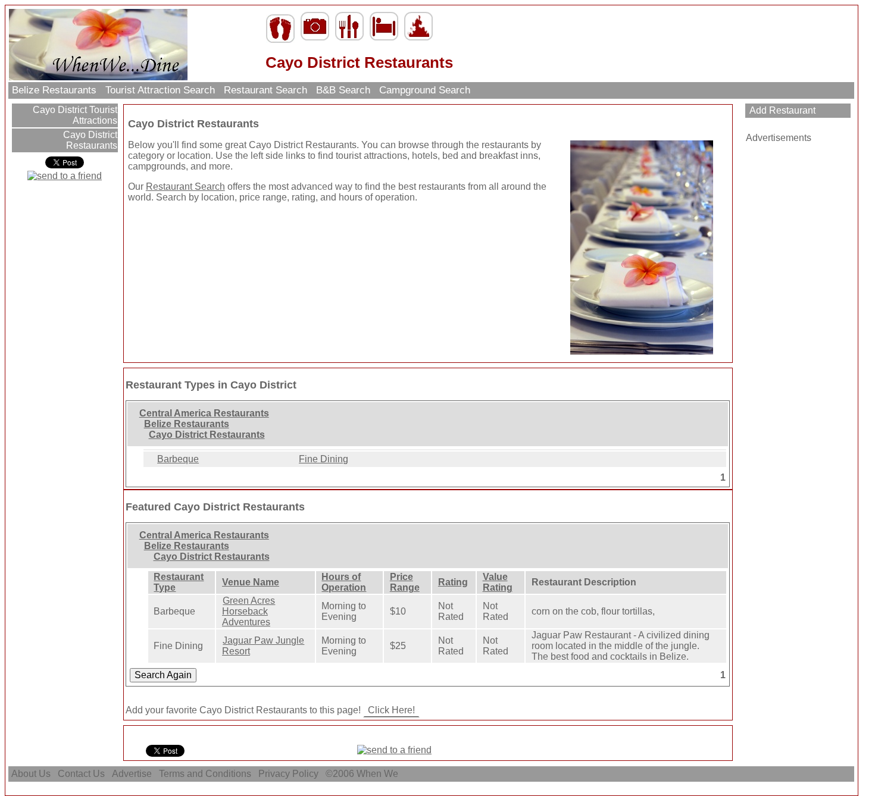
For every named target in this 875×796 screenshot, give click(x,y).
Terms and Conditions (205, 774)
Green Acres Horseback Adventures (248, 611)
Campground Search (424, 90)
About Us (31, 774)
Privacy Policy (288, 774)
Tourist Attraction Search (160, 90)
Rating (453, 582)
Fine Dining (323, 459)
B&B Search (343, 90)
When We (379, 774)
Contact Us (81, 774)
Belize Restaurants (54, 90)
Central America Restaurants (204, 413)
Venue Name (250, 582)
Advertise (132, 774)
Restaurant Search (265, 90)
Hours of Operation (343, 582)
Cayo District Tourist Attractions (73, 115)
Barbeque (178, 459)
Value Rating (497, 582)
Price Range (405, 582)
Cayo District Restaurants (89, 140)
